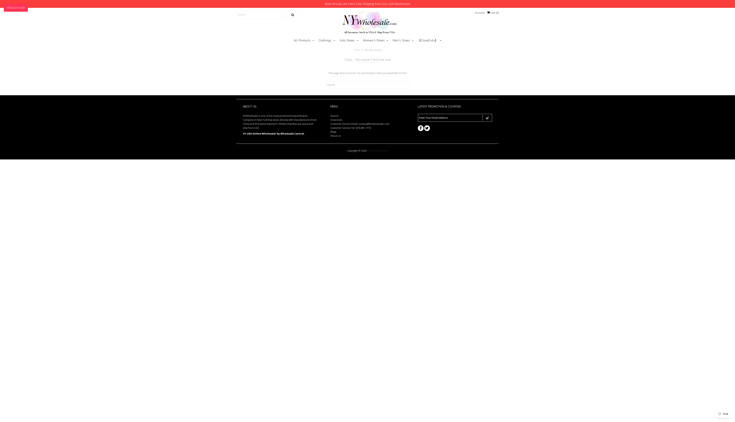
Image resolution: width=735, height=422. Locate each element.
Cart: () (494, 12)
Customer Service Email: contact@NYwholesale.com (359, 124)
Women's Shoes (374, 40)
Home (357, 49)
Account (479, 12)
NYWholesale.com (377, 150)
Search (334, 115)
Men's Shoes (401, 40)
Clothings (325, 40)
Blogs (333, 131)
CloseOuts (336, 120)
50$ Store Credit (16, 7)
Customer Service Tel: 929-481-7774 (350, 128)
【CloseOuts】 (428, 40)
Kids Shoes (347, 40)
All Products (302, 40)
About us (335, 135)
